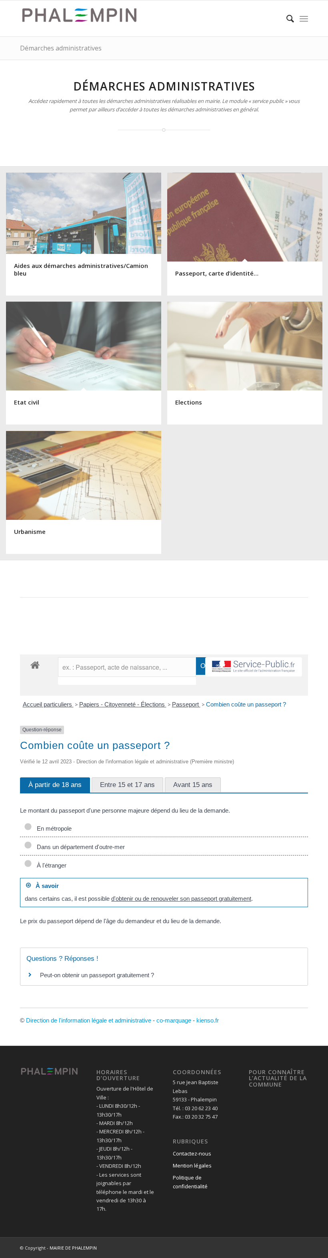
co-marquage (173, 1020)
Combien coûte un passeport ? (246, 704)
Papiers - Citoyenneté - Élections (122, 704)
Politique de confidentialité (190, 1182)
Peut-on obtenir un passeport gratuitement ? (97, 975)
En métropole (53, 828)
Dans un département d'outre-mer (79, 846)
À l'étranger (50, 865)
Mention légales (192, 1165)
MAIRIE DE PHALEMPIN (73, 1248)
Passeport (186, 704)
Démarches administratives (61, 48)
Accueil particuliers (48, 704)
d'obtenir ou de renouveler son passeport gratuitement (181, 898)
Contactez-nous (192, 1153)
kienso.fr (207, 1020)
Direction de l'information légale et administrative (88, 1020)
